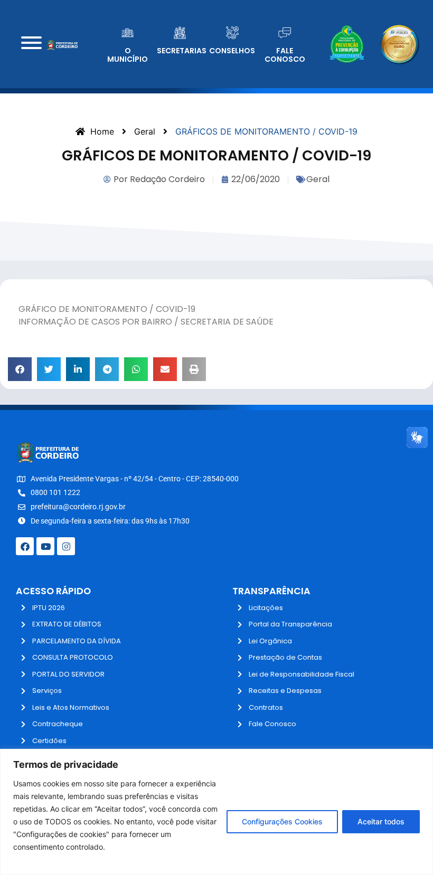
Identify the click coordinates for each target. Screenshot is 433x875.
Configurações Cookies (282, 821)
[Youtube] (45, 546)
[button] (20, 369)
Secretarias (181, 50)
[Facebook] (25, 546)
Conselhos (232, 50)
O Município (127, 55)
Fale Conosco (285, 55)
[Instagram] (66, 546)
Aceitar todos (380, 821)
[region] (216, 812)
